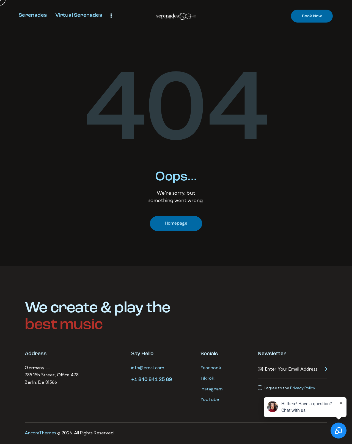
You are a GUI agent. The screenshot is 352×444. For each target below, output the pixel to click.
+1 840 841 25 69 (151, 379)
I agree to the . (290, 387)
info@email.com (147, 367)
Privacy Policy (302, 388)
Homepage (176, 223)
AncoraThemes (40, 432)
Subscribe (323, 369)
